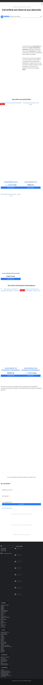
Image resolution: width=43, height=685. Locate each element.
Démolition (2, 639)
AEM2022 (2, 609)
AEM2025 (2, 606)
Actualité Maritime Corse (5, 632)
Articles (2, 635)
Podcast (2, 648)
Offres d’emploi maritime (5, 673)
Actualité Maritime (4, 611)
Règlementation (3, 622)
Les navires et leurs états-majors (6, 646)
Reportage (2, 649)
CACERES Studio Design (27, 680)
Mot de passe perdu (4, 660)
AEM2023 (2, 608)
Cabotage (2, 636)
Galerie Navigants (4, 619)
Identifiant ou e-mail (7, 490)
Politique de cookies (4, 663)
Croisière (2, 638)
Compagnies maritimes (4, 674)
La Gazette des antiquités (5, 645)
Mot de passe (5, 496)
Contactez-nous (3, 661)
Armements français (4, 634)
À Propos (2, 669)
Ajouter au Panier (10, 187)
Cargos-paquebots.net (4, 610)
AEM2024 (2, 607)
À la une (2, 612)
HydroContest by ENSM (5, 605)
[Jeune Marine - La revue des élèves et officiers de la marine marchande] (21, 4)
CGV (1, 662)
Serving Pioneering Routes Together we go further (21, 534)
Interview (2, 621)
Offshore (2, 647)
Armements (3, 613)
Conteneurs (3, 637)
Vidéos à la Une (3, 624)
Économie (2, 618)
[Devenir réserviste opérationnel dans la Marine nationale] (21, 517)
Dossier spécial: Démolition (5, 617)
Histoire (2, 620)
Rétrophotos (3, 650)
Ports (2, 623)
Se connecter (21, 504)
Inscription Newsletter (4, 664)
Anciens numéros (4, 633)
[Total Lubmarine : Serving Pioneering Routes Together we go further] (21, 537)
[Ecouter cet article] (2, 16)
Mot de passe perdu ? (7, 508)
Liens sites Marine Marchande (6, 675)
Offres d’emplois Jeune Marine (6, 672)
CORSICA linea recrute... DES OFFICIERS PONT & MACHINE (21, 524)
